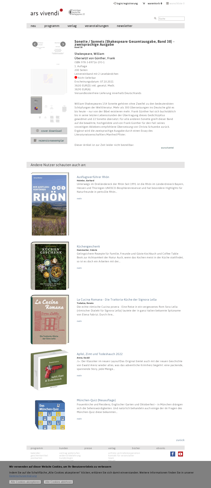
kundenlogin (66, 458)
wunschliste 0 (177, 3)
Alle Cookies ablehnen (58, 482)
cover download (51, 130)
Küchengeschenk (88, 246)
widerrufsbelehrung (70, 455)
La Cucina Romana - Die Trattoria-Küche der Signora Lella (117, 299)
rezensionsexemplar (51, 140)
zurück (180, 440)
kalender (35, 453)
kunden (63, 448)
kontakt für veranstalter (121, 455)
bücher (136, 448)
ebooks (160, 448)
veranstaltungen (97, 26)
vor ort (111, 460)
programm (37, 448)
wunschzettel (167, 147)
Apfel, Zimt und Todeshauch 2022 (100, 354)
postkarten (36, 458)
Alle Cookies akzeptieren (25, 482)
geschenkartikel (39, 455)
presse (88, 448)
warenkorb (153, 3)
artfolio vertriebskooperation (124, 453)
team (111, 458)
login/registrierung (127, 3)
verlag (112, 448)
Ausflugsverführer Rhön (93, 177)
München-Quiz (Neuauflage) (96, 400)
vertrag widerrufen (69, 453)
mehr (79, 198)
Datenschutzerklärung (23, 475)
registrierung (66, 460)
